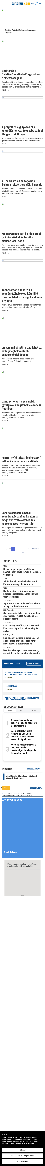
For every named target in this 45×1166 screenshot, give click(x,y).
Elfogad (23, 1150)
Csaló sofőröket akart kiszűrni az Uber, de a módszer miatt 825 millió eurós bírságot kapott (23, 735)
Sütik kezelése (22, 1161)
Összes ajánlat (33, 769)
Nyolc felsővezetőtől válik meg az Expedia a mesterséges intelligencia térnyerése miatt (23, 749)
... (18, 553)
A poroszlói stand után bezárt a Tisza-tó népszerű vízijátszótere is (24, 723)
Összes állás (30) (33, 663)
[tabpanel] (22, 737)
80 (23, 553)
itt (32, 866)
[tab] (10, 710)
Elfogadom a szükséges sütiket (22, 1156)
